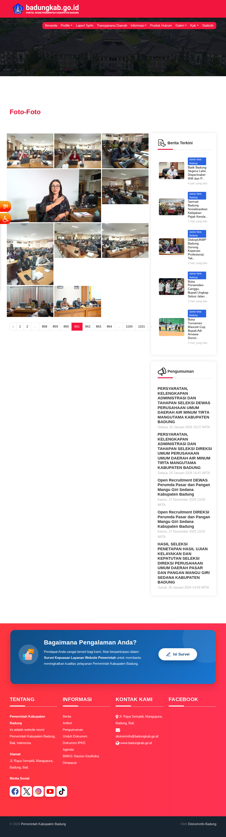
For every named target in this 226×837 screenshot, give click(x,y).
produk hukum (161, 25)
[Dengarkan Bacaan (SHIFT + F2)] (5, 206)
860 (66, 326)
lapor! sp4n (84, 25)
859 (55, 326)
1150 (129, 326)
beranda (51, 25)
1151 (141, 326)
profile (65, 25)
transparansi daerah (112, 25)
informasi (137, 25)
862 (87, 326)
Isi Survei (181, 654)
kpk (193, 25)
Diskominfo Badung (202, 824)
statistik (208, 25)
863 (98, 326)
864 (109, 326)
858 (44, 326)
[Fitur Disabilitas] (5, 218)
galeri (179, 25)
